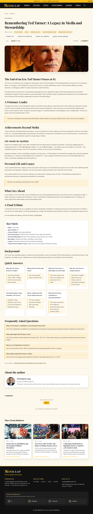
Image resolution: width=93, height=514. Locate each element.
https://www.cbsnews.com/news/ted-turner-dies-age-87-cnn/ (30, 363)
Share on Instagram (60, 36)
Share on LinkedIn (42, 36)
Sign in (13, 41)
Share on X (10, 36)
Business (69, 5)
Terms (49, 481)
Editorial (36, 5)
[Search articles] (84, 5)
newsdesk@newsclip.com (69, 481)
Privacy (43, 481)
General (27, 5)
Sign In (90, 1)
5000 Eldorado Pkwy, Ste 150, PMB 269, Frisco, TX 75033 (73, 485)
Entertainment (57, 5)
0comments (84, 41)
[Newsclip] (12, 5)
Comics (78, 5)
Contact (55, 481)
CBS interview (26, 147)
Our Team (36, 481)
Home (6, 13)
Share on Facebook (25, 36)
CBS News (38, 215)
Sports (45, 5)
